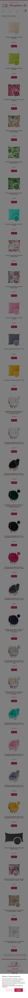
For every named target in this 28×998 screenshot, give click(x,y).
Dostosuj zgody (9, 989)
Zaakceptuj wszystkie (19, 990)
